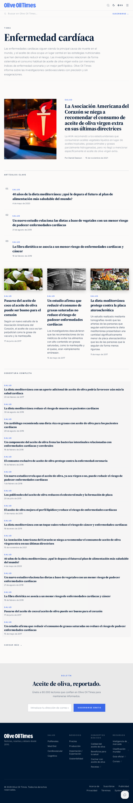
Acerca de (94, 786)
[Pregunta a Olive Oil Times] (125, 795)
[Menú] (127, 5)
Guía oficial (118, 756)
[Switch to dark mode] (113, 5)
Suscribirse (108, 786)
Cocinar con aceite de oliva (98, 760)
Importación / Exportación (75, 752)
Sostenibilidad (76, 758)
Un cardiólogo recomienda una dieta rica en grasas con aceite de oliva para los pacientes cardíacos (61, 425)
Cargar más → (13, 645)
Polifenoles (53, 741)
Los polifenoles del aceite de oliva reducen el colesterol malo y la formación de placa (58, 495)
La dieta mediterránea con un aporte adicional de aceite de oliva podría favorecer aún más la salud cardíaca (64, 391)
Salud (68, 100)
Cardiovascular (55, 751)
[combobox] (58, 13)
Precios (73, 741)
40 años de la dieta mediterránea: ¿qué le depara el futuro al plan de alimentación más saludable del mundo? (62, 196)
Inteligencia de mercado (120, 742)
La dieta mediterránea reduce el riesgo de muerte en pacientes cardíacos (51, 408)
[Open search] (108, 5)
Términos (105, 790)
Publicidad (124, 786)
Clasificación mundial (119, 750)
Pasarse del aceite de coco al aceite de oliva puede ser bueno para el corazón (22, 307)
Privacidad (92, 790)
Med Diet (52, 746)
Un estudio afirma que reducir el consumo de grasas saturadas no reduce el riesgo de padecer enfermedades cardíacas (65, 312)
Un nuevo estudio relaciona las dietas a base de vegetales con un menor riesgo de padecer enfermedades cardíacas (70, 222)
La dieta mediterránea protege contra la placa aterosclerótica (108, 305)
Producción (75, 746)
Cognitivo (52, 756)
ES (121, 5)
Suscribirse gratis (89, 708)
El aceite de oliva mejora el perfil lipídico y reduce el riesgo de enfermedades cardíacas (60, 510)
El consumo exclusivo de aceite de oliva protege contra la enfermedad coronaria (56, 461)
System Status (122, 790)
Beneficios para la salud (98, 753)
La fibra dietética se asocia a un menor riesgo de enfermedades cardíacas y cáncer (68, 248)
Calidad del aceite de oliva (98, 745)
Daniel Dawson (75, 158)
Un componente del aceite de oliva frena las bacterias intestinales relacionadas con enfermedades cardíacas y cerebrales (58, 444)
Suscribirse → (121, 14)
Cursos (116, 761)
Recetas (95, 766)
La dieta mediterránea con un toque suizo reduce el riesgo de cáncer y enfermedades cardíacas (65, 525)
